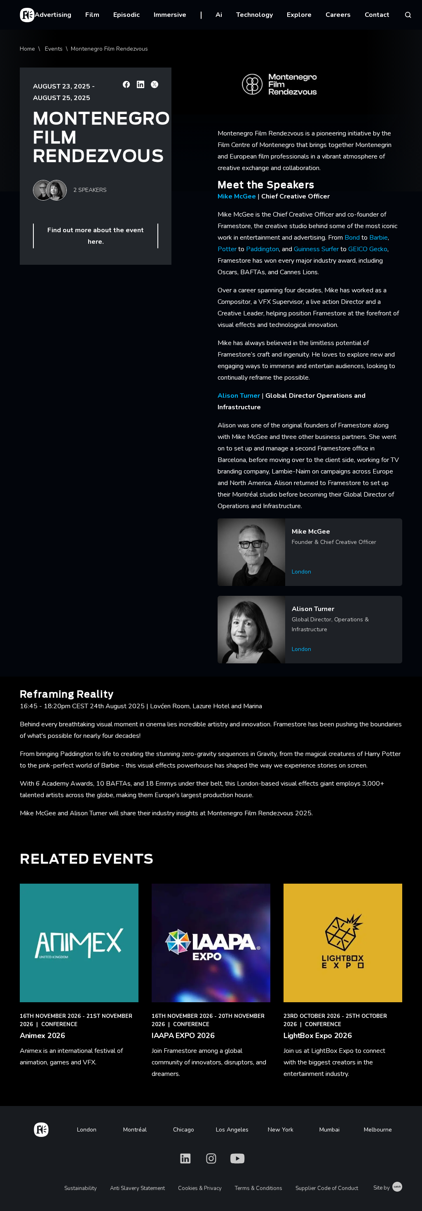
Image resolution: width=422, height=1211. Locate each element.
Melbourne (378, 1130)
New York (280, 1130)
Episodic (126, 14)
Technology (254, 14)
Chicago (183, 1130)
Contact (377, 14)
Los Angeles (232, 1130)
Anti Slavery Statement (137, 1188)
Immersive (170, 14)
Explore (299, 14)
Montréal (135, 1130)
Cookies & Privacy (200, 1188)
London (86, 1130)
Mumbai (329, 1130)
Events (54, 49)
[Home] (41, 1128)
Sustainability (80, 1188)
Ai (219, 14)
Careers (338, 14)
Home (27, 49)
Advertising (53, 14)
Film (92, 14)
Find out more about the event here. (95, 236)
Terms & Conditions (258, 1188)
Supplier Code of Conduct (326, 1188)
